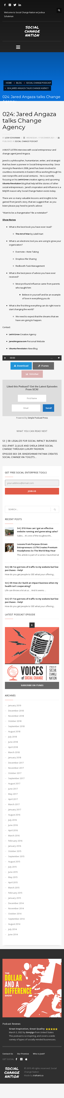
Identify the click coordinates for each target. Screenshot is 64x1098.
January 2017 (14, 809)
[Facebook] (4, 4)
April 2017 (13, 799)
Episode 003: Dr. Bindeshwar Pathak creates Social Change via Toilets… (30, 455)
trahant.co (38, 1075)
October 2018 (14, 721)
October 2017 (14, 773)
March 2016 (14, 835)
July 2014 (12, 929)
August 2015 (14, 861)
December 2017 (16, 762)
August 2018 (14, 731)
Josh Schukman (13, 137)
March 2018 (14, 752)
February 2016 (15, 840)
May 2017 (13, 793)
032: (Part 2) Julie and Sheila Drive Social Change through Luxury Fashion (27, 447)
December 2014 (16, 903)
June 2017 (13, 788)
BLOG (19, 82)
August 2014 (14, 924)
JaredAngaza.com (17, 341)
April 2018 (13, 747)
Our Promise (23, 1053)
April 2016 (13, 830)
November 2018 (16, 715)
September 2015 (16, 856)
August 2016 (14, 814)
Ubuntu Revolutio (17, 348)
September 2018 (16, 726)
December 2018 (16, 710)
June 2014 (13, 934)
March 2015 (14, 887)
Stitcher (34, 374)
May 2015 (13, 877)
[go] (55, 509)
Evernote (20, 251)
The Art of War (23, 233)
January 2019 (14, 705)
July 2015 (12, 866)
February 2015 (15, 892)
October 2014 (14, 913)
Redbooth (20, 265)
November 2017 (16, 767)
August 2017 (14, 783)
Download (22, 365)
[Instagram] (9, 4)
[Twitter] (14, 4)
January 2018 (14, 757)
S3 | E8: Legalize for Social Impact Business (29, 440)
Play (5, 358)
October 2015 (14, 851)
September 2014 (16, 918)
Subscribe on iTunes (32, 685)
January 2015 (14, 898)
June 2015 (13, 871)
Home (9, 82)
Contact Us (7, 1053)
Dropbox (20, 258)
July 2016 (12, 819)
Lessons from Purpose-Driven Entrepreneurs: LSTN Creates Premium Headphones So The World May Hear (37, 547)
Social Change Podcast (38, 82)
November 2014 (16, 908)
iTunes (45, 365)
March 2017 (14, 804)
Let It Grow (23, 179)
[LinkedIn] (19, 4)
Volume (58, 357)
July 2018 (12, 736)
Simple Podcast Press (38, 417)
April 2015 (13, 882)
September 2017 (16, 778)
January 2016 (14, 845)
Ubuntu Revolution (11, 183)
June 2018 (13, 741)
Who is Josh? (39, 1053)
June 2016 (13, 825)
